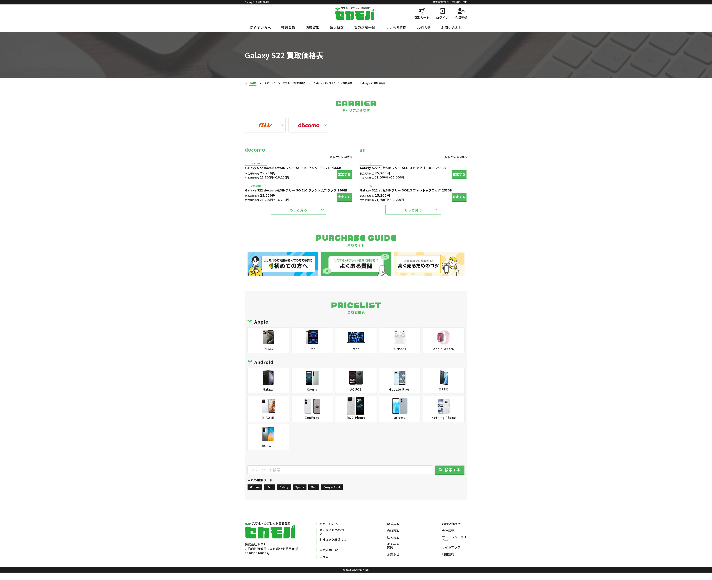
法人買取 (337, 27)
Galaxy (283, 487)
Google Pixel (331, 487)
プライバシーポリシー (454, 538)
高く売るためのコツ (331, 531)
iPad (269, 487)
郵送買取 (288, 27)
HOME (252, 83)
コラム (324, 556)
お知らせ (424, 27)
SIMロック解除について (333, 541)
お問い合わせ (451, 27)
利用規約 (448, 554)
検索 (453, 469)
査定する (344, 174)
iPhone (255, 487)
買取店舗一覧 (364, 27)
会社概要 (448, 531)
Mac (313, 487)
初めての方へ (260, 27)
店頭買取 (313, 27)
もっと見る (298, 209)
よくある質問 (396, 27)
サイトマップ (451, 547)
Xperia (299, 487)
